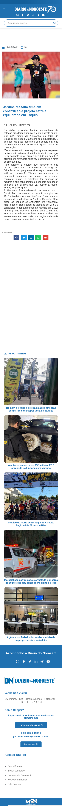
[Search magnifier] (55, 23)
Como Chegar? (14, 710)
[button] (16, 237)
